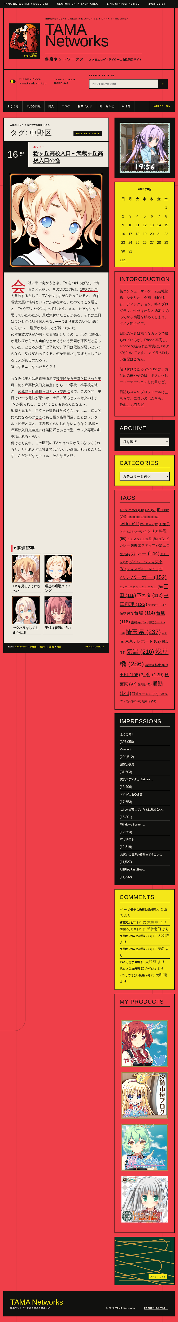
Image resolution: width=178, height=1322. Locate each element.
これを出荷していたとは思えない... (142, 809)
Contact (125, 749)
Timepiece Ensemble (143, 517)
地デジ (43, 647)
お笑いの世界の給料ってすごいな (141, 854)
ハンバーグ (129, 587)
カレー (145, 553)
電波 (59, 647)
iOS (150, 510)
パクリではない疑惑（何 (135, 975)
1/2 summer (132, 510)
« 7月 (123, 260)
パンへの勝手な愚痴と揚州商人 (139, 909)
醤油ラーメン (145, 694)
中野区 (33, 647)
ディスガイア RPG (145, 569)
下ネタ (150, 595)
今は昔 (126, 106)
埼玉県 (143, 631)
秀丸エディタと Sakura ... (136, 779)
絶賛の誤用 (127, 764)
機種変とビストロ (131, 922)
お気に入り (85, 106)
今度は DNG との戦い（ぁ (136, 936)
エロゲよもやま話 (131, 794)
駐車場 (149, 701)
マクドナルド (151, 587)
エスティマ (150, 545)
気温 (140, 651)
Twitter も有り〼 (132, 405)
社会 (152, 674)
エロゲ (66, 106)
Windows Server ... (132, 824)
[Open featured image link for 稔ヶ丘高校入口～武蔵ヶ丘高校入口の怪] (56, 220)
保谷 (126, 613)
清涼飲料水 (156, 665)
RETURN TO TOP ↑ (156, 1308)
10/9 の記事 (89, 289)
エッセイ (38, 147)
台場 (144, 612)
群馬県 (144, 684)
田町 (130, 674)
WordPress (149, 524)
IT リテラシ (127, 839)
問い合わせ (107, 106)
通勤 (51, 647)
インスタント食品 (142, 539)
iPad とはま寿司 (130, 962)
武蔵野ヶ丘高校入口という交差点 (44, 391)
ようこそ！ (127, 734)
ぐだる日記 (33, 106)
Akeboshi (21, 647)
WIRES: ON (162, 106)
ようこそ (13, 106)
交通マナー (157, 605)
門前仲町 (133, 701)
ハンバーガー (143, 577)
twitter (129, 524)
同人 (51, 106)
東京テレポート (143, 641)
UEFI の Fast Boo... (132, 869)
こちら (139, 359)
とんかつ (134, 531)
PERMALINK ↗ (95, 647)
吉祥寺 (139, 622)
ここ (38, 417)
